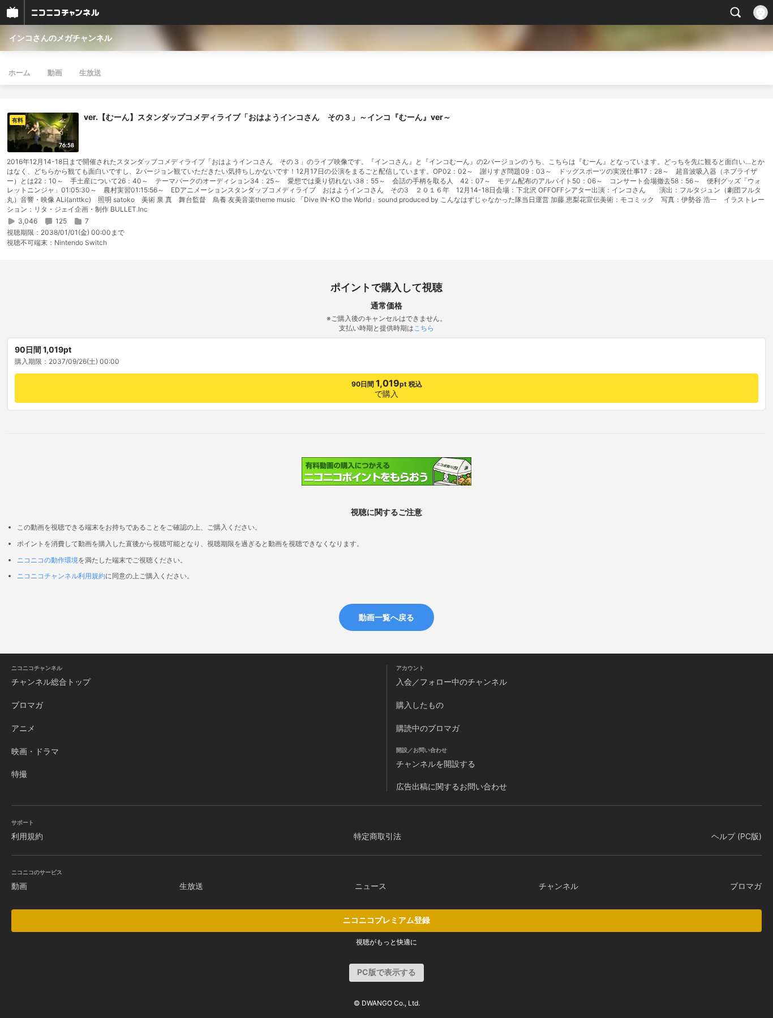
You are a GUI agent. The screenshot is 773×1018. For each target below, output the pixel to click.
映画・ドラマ (35, 751)
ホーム (19, 72)
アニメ (23, 728)
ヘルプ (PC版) (736, 836)
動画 (55, 72)
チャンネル (558, 886)
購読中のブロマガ (427, 728)
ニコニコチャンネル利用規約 (61, 576)
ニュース (370, 886)
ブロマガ (27, 705)
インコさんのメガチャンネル (60, 37)
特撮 (19, 774)
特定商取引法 (377, 836)
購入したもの (420, 705)
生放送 (90, 72)
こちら (424, 328)
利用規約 (27, 836)
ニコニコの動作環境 (47, 560)
